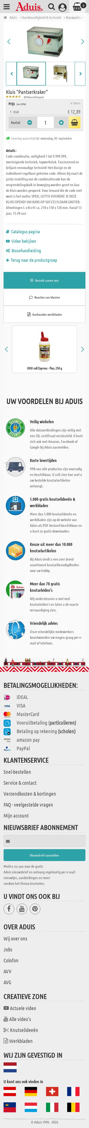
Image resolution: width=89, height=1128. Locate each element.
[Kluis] (45, 41)
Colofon (11, 960)
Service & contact (20, 782)
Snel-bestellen (17, 772)
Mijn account (16, 815)
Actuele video (23, 1008)
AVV (7, 971)
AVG (7, 982)
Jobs (8, 949)
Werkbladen (21, 1041)
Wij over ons (15, 938)
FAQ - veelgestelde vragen (28, 804)
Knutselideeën (24, 1030)
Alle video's (20, 1019)
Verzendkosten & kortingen (30, 793)
